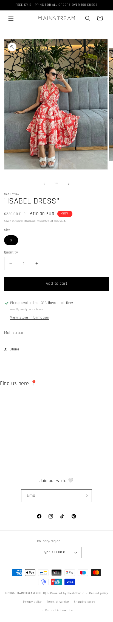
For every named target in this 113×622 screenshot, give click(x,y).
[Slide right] (69, 184)
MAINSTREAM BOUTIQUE (33, 593)
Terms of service (58, 602)
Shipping (30, 221)
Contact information (59, 610)
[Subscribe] (86, 495)
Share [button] (14, 349)
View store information (29, 317)
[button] (11, 18)
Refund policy (98, 593)
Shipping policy (84, 602)
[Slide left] (44, 184)
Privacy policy (32, 602)
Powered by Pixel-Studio (67, 593)
